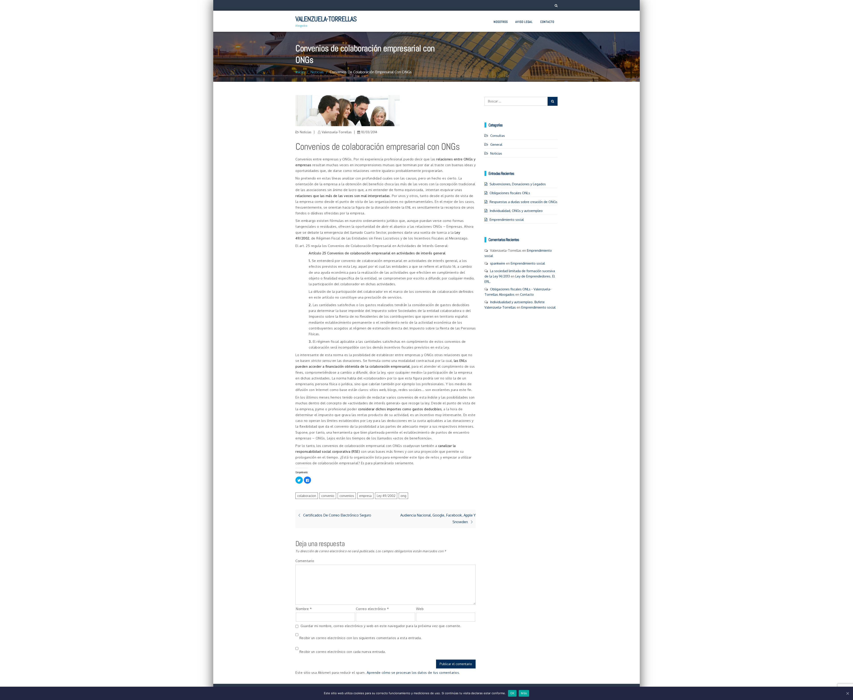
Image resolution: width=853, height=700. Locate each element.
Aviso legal (524, 22)
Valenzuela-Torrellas (337, 132)
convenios (346, 496)
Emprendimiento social (507, 219)
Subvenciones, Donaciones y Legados (518, 184)
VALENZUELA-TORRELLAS (326, 19)
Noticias (305, 132)
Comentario (304, 561)
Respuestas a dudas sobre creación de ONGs (523, 202)
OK (512, 693)
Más (524, 693)
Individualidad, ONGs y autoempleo (516, 211)
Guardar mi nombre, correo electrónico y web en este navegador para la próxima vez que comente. (381, 626)
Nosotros (501, 22)
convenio (327, 496)
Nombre (304, 609)
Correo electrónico (372, 609)
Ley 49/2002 (386, 496)
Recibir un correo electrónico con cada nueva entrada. (342, 652)
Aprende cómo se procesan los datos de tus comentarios (413, 672)
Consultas (497, 136)
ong (403, 496)
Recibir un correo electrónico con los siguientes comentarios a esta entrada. (360, 638)
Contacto (547, 22)
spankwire (497, 263)
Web (420, 609)
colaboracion (306, 496)
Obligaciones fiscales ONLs (510, 193)
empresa (365, 496)
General (496, 144)
